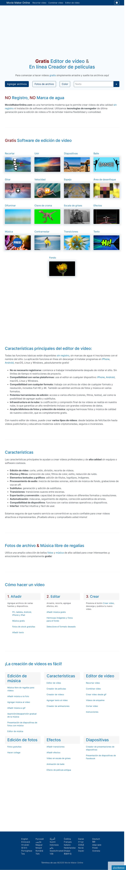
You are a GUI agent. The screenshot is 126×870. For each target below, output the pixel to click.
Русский (40, 839)
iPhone (106, 359)
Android (9, 362)
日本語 (81, 845)
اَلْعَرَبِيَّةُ (52, 839)
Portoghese (26, 851)
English (24, 839)
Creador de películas (56, 688)
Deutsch (96, 839)
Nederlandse (70, 848)
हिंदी (93, 842)
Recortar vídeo (39, 2)
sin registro (63, 355)
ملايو (52, 848)
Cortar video (92, 706)
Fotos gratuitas (14, 746)
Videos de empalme (95, 700)
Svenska (96, 851)
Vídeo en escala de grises (59, 758)
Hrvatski (25, 845)
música (60, 552)
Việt (51, 853)
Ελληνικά (25, 842)
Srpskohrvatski (57, 851)
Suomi (52, 842)
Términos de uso (49, 862)
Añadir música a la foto (18, 696)
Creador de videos (55, 694)
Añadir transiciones (55, 746)
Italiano (67, 845)
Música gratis (18, 621)
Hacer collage (13, 752)
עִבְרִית (80, 842)
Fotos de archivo (44, 84)
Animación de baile (55, 764)
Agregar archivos (17, 84)
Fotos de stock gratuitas (23, 626)
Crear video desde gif (96, 694)
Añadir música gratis (56, 612)
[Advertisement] (62, 29)
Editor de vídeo (72, 2)
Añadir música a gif (16, 708)
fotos (50, 552)
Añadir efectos (53, 752)
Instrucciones (92, 712)
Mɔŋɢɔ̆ (39, 848)
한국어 (24, 848)
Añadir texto (18, 632)
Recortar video (93, 683)
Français (68, 842)
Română (39, 851)
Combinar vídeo (55, 2)
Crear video (108, 603)
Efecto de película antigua (59, 770)
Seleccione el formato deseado (61, 626)
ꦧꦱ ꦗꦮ (96, 845)
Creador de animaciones (58, 706)
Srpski (81, 851)
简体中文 (68, 853)
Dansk (81, 839)
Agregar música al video (18, 702)
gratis (52, 75)
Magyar (39, 845)
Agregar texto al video (57, 700)
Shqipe (67, 851)
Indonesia (54, 845)
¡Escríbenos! (118, 867)
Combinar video (93, 688)
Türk (38, 853)
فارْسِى (38, 842)
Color (65, 84)
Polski (95, 848)
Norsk (81, 848)
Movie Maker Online (18, 2)
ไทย (23, 853)
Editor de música (15, 731)
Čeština (67, 839)
